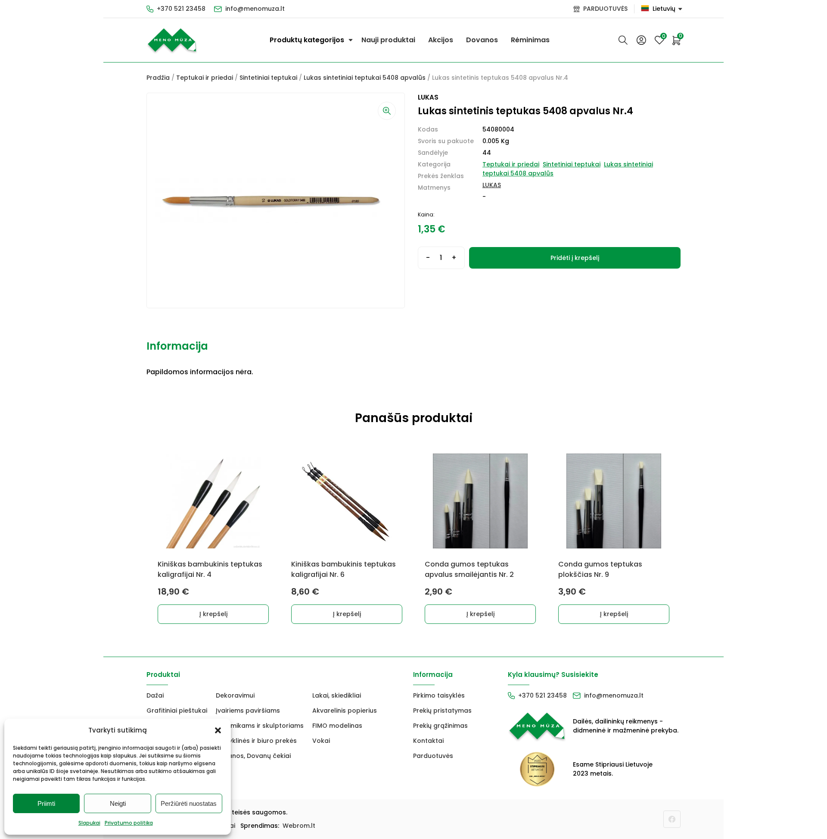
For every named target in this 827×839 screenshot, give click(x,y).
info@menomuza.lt (255, 8)
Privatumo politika (129, 822)
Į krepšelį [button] (213, 614)
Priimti (46, 803)
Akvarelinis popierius (344, 710)
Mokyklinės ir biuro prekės (256, 740)
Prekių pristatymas (442, 710)
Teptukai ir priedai (204, 77)
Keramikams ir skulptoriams (260, 725)
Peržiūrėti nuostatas (189, 803)
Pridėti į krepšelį (574, 258)
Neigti (118, 803)
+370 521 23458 (181, 8)
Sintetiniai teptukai (268, 77)
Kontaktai (428, 740)
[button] (218, 730)
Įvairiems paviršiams (248, 710)
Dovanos (482, 40)
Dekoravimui (235, 695)
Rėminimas (530, 40)
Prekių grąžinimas (440, 725)
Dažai (155, 695)
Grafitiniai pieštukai (176, 710)
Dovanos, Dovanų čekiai (253, 755)
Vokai (321, 740)
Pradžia (158, 77)
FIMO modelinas (337, 725)
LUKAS (491, 185)
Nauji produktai (388, 40)
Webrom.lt (299, 825)
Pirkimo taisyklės (439, 695)
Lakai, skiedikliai (336, 695)
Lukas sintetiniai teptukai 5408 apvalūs (365, 77)
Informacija (177, 346)
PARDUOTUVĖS (605, 8)
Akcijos (440, 40)
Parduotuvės (433, 755)
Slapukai (89, 822)
